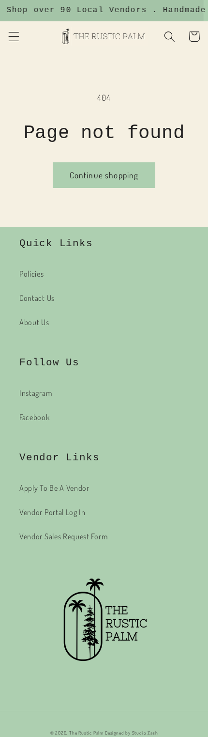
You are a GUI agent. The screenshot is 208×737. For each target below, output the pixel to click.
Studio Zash (145, 733)
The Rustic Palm (86, 733)
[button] (13, 36)
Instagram (35, 393)
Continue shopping (104, 175)
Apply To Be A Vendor (54, 488)
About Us (34, 322)
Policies (31, 273)
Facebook (34, 417)
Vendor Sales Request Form (63, 536)
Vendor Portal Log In (52, 512)
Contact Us (37, 298)
